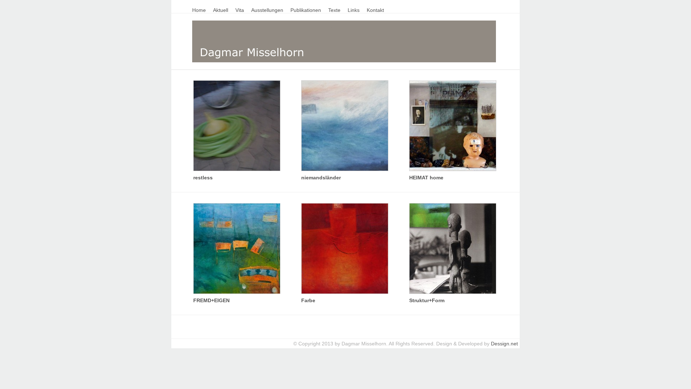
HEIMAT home (426, 177)
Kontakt (375, 10)
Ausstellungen (267, 10)
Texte (334, 10)
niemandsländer (321, 177)
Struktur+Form (426, 300)
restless (203, 177)
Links (354, 10)
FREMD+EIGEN (211, 300)
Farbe (308, 300)
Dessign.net (504, 343)
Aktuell (220, 10)
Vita (239, 10)
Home (199, 10)
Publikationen (305, 10)
